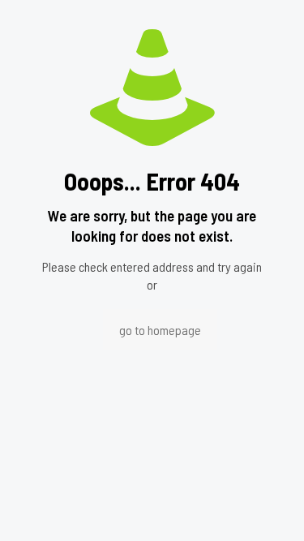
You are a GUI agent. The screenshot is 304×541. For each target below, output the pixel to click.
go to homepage (160, 329)
